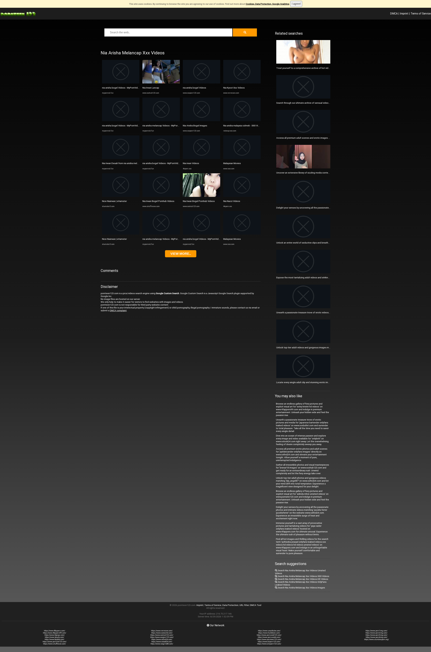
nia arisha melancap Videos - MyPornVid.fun (164, 125)
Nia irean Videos (191, 163)
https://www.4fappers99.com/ (54, 633)
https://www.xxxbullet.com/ (162, 633)
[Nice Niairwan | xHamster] (120, 196)
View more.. (180, 253)
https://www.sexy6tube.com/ (269, 631)
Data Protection (230, 605)
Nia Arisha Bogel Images (195, 125)
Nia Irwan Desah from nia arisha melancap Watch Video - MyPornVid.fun (137, 163)
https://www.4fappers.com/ (54, 631)
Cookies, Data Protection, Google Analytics (267, 4)
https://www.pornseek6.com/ (269, 637)
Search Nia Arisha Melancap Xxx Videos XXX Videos (303, 576)
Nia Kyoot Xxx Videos (234, 87)
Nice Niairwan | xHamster (114, 201)
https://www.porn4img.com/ (376, 637)
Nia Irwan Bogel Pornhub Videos (158, 201)
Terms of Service (421, 13)
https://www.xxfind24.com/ (161, 639)
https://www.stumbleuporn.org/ (376, 639)
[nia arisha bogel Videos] (201, 82)
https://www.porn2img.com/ (376, 633)
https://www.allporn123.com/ (269, 642)
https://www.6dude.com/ (54, 637)
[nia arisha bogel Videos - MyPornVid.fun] (120, 82)
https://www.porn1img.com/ (376, 631)
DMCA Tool (255, 605)
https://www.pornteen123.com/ (269, 639)
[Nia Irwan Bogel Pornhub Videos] (161, 196)
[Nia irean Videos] (201, 158)
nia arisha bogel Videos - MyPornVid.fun (121, 87)
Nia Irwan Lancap (150, 87)
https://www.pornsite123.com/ (55, 642)
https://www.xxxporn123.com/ (162, 637)
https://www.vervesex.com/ (162, 631)
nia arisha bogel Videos (194, 87)
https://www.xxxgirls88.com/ (162, 644)
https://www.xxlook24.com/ (161, 642)
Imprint (404, 13)
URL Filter (244, 605)
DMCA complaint (118, 310)
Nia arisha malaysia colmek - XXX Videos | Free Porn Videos (252, 125)
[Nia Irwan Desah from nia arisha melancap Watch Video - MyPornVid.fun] (120, 158)
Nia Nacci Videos (231, 201)
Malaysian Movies (232, 163)
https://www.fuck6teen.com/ (269, 633)
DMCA (394, 13)
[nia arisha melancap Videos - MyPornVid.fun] (161, 120)
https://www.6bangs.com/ (54, 635)
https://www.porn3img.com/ (376, 635)
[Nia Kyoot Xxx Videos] (242, 82)
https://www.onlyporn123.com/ (269, 644)
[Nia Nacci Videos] (242, 196)
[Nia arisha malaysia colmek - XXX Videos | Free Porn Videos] (242, 120)
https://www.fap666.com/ (54, 639)
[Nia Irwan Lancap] (161, 82)
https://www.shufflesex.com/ (54, 644)
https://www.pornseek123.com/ (269, 635)
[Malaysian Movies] (242, 158)
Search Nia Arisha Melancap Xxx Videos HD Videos (302, 579)
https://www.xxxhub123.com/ (161, 635)
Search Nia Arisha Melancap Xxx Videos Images (301, 587)
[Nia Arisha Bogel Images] (201, 120)
